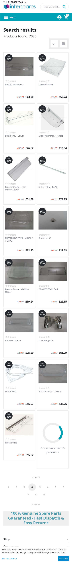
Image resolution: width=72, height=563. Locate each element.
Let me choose (9, 558)
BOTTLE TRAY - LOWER (50, 391)
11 (44, 494)
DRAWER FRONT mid (49, 289)
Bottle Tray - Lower (14, 136)
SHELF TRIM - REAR (48, 187)
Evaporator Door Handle (51, 136)
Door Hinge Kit (46, 340)
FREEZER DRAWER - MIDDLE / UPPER (19, 239)
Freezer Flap (11, 442)
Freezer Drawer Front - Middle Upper (16, 188)
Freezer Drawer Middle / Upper (17, 290)
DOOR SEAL (11, 391)
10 (36, 494)
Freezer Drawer (46, 84)
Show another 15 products (53, 450)
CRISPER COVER (13, 340)
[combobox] (54, 6)
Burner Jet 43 (45, 238)
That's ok (63, 558)
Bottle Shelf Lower (14, 84)
